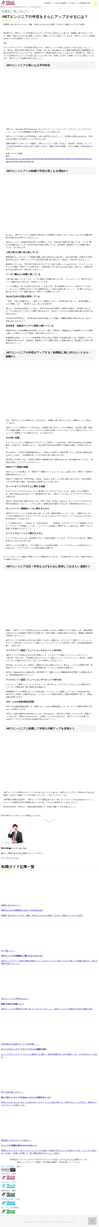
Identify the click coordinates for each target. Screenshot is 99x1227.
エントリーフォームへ (10, 858)
